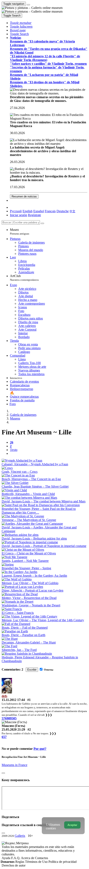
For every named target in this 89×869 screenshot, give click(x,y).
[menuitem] (72, 211)
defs (4, 696)
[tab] (11, 442)
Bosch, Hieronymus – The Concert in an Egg (31, 479)
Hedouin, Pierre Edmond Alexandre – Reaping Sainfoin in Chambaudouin (40, 659)
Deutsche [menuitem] (63, 211)
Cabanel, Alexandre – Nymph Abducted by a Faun (35, 464)
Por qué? (40, 748)
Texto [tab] (13, 450)
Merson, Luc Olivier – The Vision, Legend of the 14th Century (43, 620)
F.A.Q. (16, 858)
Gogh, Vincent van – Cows (19, 471)
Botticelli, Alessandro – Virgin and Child (28, 494)
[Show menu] (28, 4)
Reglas (20, 861)
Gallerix (20, 835)
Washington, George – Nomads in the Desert (31, 605)
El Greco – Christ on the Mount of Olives (29, 553)
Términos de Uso (36, 861)
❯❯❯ (48, 714)
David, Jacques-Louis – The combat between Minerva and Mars (43, 501)
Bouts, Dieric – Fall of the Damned (25, 627)
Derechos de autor (13, 865)
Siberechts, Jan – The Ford (19, 650)
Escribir (31, 669)
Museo (19, 231)
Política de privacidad (62, 861)
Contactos (41, 858)
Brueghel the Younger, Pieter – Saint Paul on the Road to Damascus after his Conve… (39, 510)
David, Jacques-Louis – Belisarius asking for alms (34, 538)
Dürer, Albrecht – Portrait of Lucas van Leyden (32, 590)
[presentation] (48, 453)
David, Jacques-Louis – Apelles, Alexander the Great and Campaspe (39, 529)
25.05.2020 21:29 (13, 729)
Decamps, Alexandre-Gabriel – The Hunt (29, 642)
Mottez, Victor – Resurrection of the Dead (29, 598)
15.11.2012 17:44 (13, 700)
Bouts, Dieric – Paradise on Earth (23, 635)
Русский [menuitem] (16, 211)
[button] (20, 23)
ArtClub (24, 277)
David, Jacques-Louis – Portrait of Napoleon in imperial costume (44, 546)
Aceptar (72, 825)
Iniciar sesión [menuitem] (18, 215)
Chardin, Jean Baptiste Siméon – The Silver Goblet (35, 486)
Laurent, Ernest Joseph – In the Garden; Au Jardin (34, 575)
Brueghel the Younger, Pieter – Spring (26, 568)
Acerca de (28, 858)
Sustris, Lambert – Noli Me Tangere (25, 560)
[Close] (42, 223)
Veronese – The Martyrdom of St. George (29, 520)
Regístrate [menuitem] (34, 215)
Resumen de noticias (24, 196)
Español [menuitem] (38, 211)
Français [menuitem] (50, 211)
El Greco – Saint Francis (18, 612)
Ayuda (6, 858)
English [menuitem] (27, 211)
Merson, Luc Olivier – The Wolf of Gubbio (30, 583)
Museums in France (14, 765)
